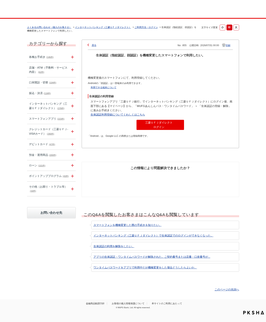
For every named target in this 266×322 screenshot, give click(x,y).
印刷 (228, 45)
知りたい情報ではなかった (210, 177)
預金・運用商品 (42, 154)
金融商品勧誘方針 (95, 303)
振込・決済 (40, 93)
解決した (102, 175)
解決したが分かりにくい (143, 177)
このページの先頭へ (227, 289)
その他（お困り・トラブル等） (48, 188)
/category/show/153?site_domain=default (72, 119)
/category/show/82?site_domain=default (72, 155)
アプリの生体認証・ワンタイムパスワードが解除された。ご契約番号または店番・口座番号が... (151, 256)
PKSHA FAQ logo (253, 312)
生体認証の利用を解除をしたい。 (113, 246)
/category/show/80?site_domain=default (72, 93)
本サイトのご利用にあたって (167, 303)
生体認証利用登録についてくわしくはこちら (118, 114)
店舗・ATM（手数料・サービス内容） (48, 69)
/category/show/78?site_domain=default (72, 189)
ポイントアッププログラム (49, 175)
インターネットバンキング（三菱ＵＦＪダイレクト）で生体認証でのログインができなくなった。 (153, 235)
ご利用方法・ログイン (146, 27)
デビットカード (42, 144)
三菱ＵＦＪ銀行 (208, 9)
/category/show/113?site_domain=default (72, 70)
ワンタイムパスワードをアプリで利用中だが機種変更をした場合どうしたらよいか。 (145, 267)
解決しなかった (174, 175)
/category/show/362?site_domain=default (72, 131)
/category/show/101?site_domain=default (72, 144)
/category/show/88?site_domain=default (72, 82)
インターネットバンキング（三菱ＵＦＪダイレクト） (103, 27)
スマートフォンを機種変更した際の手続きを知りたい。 (127, 225)
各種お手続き (41, 56)
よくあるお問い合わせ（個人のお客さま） (49, 27)
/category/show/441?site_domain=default (72, 176)
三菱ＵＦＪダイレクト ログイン (159, 124)
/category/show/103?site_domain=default (72, 165)
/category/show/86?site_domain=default (72, 57)
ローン (37, 165)
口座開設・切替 (42, 82)
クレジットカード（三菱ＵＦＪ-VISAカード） (48, 131)
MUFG (60, 9)
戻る (94, 45)
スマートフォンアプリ (46, 118)
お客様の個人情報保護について (128, 303)
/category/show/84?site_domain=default (72, 106)
